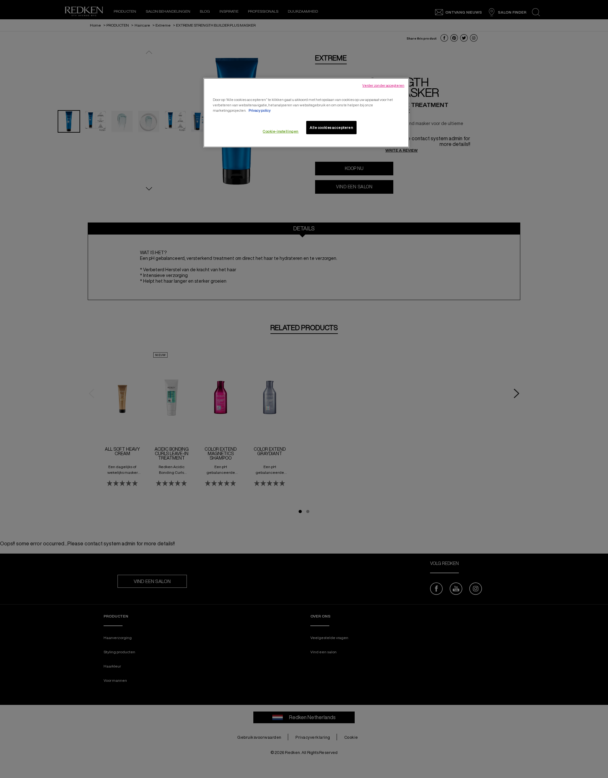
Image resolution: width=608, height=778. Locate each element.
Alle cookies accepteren (331, 127)
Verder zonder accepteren (383, 85)
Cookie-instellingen (281, 131)
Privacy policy (259, 110)
